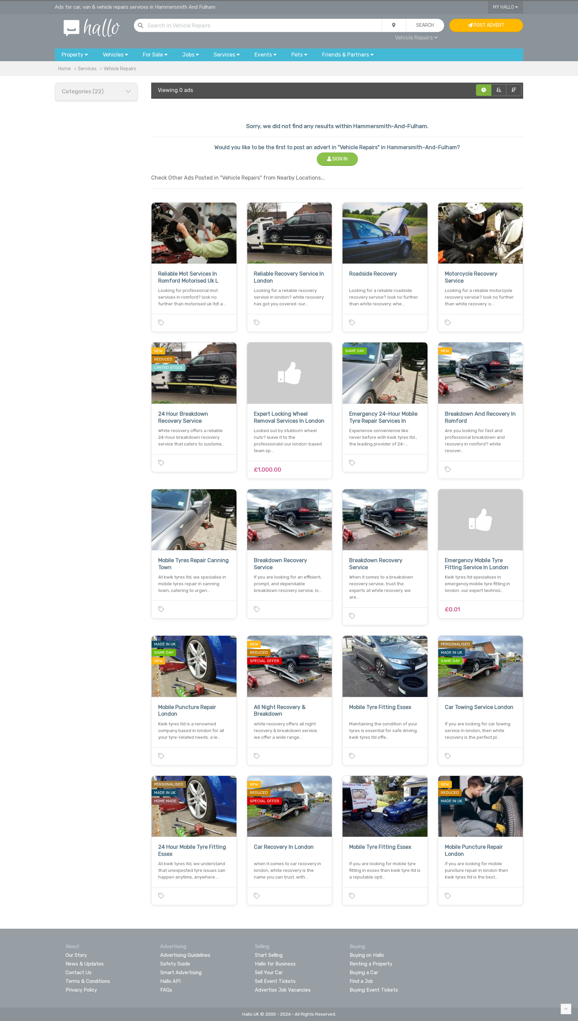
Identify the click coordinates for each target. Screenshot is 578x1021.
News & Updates (85, 964)
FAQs (166, 990)
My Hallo (504, 7)
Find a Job (361, 981)
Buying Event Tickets (374, 990)
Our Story (76, 955)
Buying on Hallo (367, 955)
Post (488, 25)
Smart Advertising (181, 972)
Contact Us (79, 972)
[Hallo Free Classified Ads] (92, 27)
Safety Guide (175, 964)
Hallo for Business (275, 964)
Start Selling (269, 955)
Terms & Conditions (88, 981)
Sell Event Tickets (275, 981)
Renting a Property (371, 964)
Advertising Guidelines (185, 955)
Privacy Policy (81, 990)
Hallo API (170, 981)
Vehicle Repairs (120, 69)
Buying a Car (364, 972)
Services (87, 69)
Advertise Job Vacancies (283, 990)
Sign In (339, 159)
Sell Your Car (269, 972)
